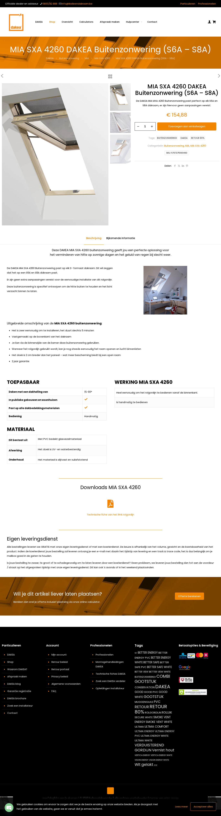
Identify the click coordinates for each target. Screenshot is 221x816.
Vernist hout (163, 750)
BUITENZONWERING (167, 138)
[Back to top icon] (110, 790)
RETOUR (142, 706)
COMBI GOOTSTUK (152, 678)
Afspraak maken (17, 676)
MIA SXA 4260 (102, 58)
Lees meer (181, 806)
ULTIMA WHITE (143, 740)
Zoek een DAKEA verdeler (110, 681)
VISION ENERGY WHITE (159, 760)
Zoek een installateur (20, 705)
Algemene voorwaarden (66, 683)
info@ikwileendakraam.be (77, 3)
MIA (87, 58)
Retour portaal (60, 669)
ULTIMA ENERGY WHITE (155, 736)
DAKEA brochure (16, 698)
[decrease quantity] (138, 126)
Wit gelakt (144, 764)
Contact (12, 713)
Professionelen (207, 3)
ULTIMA (139, 727)
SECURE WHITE (144, 717)
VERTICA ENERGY (142, 755)
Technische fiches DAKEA (110, 673)
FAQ (53, 691)
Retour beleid (59, 662)
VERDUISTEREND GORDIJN (149, 747)
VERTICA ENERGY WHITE (161, 755)
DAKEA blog (14, 683)
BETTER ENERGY (148, 653)
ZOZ (155, 765)
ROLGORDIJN (153, 712)
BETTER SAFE (151, 662)
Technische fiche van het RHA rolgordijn (110, 514)
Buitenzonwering (69, 58)
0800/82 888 (50, 3)
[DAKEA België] (16, 21)
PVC (157, 701)
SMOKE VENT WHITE (159, 722)
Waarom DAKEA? (17, 669)
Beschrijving (93, 238)
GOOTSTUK (154, 696)
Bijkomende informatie (120, 238)
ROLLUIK (167, 712)
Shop (10, 662)
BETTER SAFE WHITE (159, 667)
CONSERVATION (145, 687)
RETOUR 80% (197, 138)
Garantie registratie (19, 691)
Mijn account (59, 654)
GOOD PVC (151, 692)
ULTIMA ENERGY (144, 731)
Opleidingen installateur (110, 688)
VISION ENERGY (141, 760)
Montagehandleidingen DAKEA (110, 664)
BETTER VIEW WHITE (160, 671)
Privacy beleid (59, 676)
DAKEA (50, 58)
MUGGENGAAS (144, 702)
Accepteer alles (203, 806)
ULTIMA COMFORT (156, 727)
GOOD (139, 692)
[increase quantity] (152, 126)
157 (136, 653)
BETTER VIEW (141, 671)
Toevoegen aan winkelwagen (186, 126)
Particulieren (187, 3)
